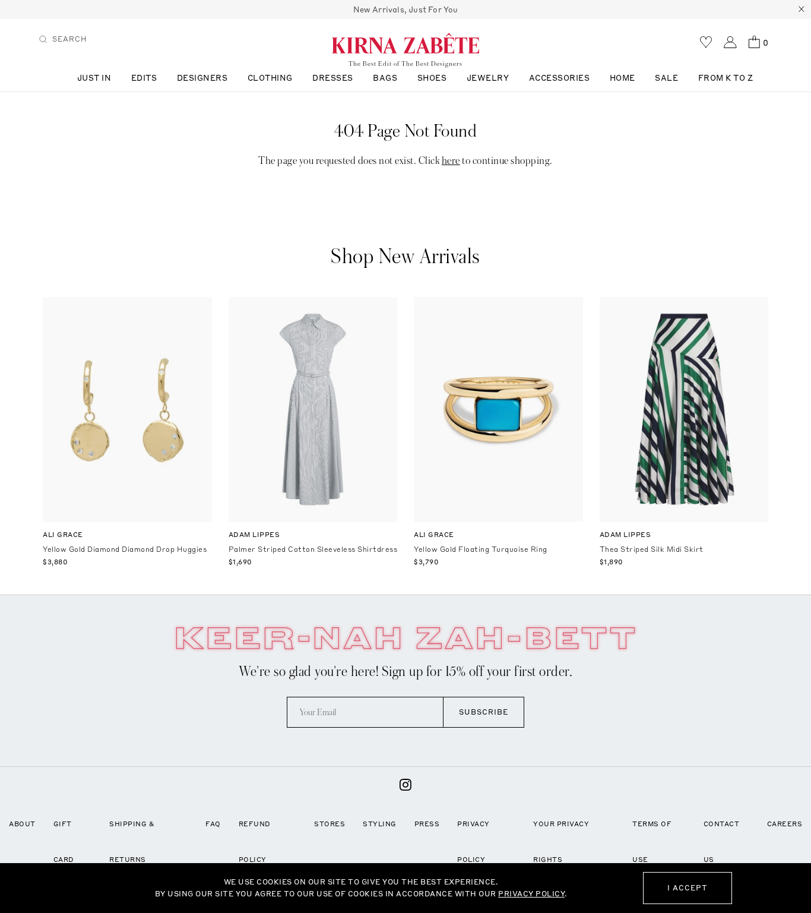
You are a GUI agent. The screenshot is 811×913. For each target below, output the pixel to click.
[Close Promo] (801, 9)
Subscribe (483, 711)
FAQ (213, 824)
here (451, 160)
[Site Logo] (405, 43)
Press (427, 824)
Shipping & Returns (131, 842)
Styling (380, 824)
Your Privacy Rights (561, 842)
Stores (329, 824)
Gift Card (63, 842)
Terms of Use (651, 842)
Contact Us (722, 842)
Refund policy (255, 842)
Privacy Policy (473, 842)
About (22, 824)
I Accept (687, 887)
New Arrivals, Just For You (405, 9)
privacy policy (531, 893)
